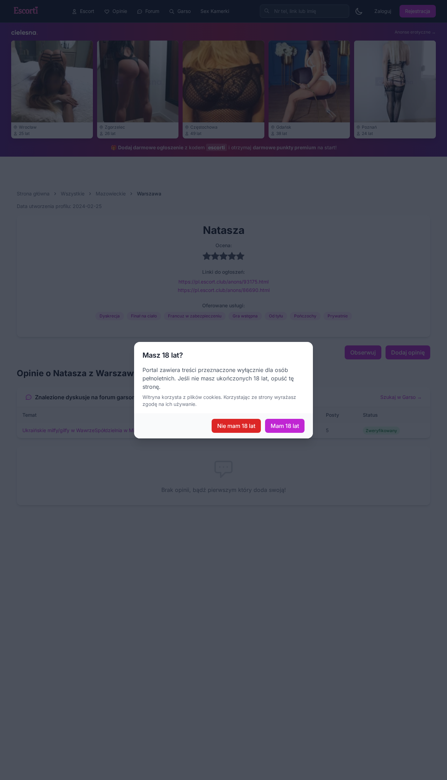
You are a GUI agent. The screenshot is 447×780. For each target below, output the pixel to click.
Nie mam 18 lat (236, 425)
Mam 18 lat (285, 425)
